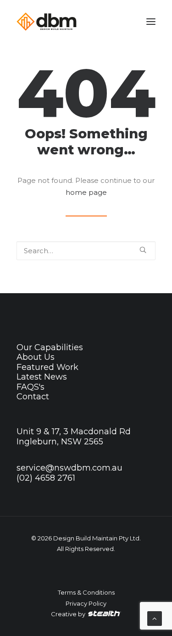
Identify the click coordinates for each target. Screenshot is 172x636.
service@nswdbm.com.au (69, 468)
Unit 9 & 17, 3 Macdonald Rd (74, 431)
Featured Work (47, 367)
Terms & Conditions (86, 592)
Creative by (69, 614)
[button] (151, 21)
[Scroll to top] (154, 617)
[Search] (86, 250)
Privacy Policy (86, 603)
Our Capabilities (50, 347)
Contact (33, 397)
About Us (36, 357)
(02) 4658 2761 (46, 478)
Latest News (42, 377)
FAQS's (30, 387)
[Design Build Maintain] (47, 21)
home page (86, 192)
